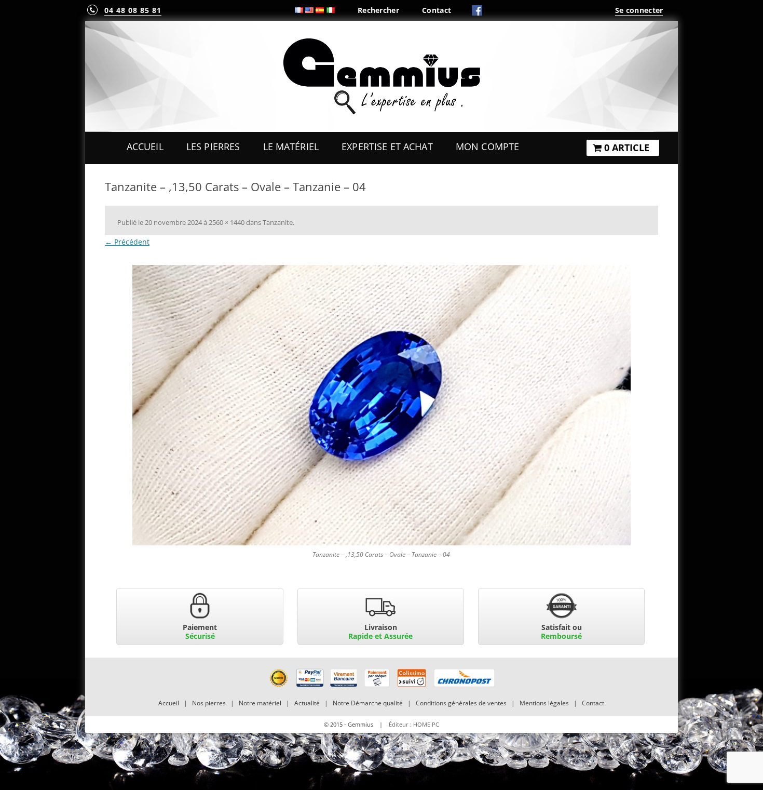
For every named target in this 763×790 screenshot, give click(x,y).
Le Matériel (291, 146)
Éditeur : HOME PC (414, 724)
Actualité (307, 703)
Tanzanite (278, 222)
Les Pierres (213, 146)
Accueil (145, 146)
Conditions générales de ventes (461, 703)
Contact (436, 10)
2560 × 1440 (226, 222)
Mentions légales (544, 703)
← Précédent (127, 242)
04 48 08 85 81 (132, 10)
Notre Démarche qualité (368, 703)
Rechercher (378, 10)
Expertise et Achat (387, 146)
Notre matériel (260, 703)
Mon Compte (487, 146)
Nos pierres (209, 703)
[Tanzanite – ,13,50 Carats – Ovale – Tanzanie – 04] (381, 405)
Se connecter (639, 10)
